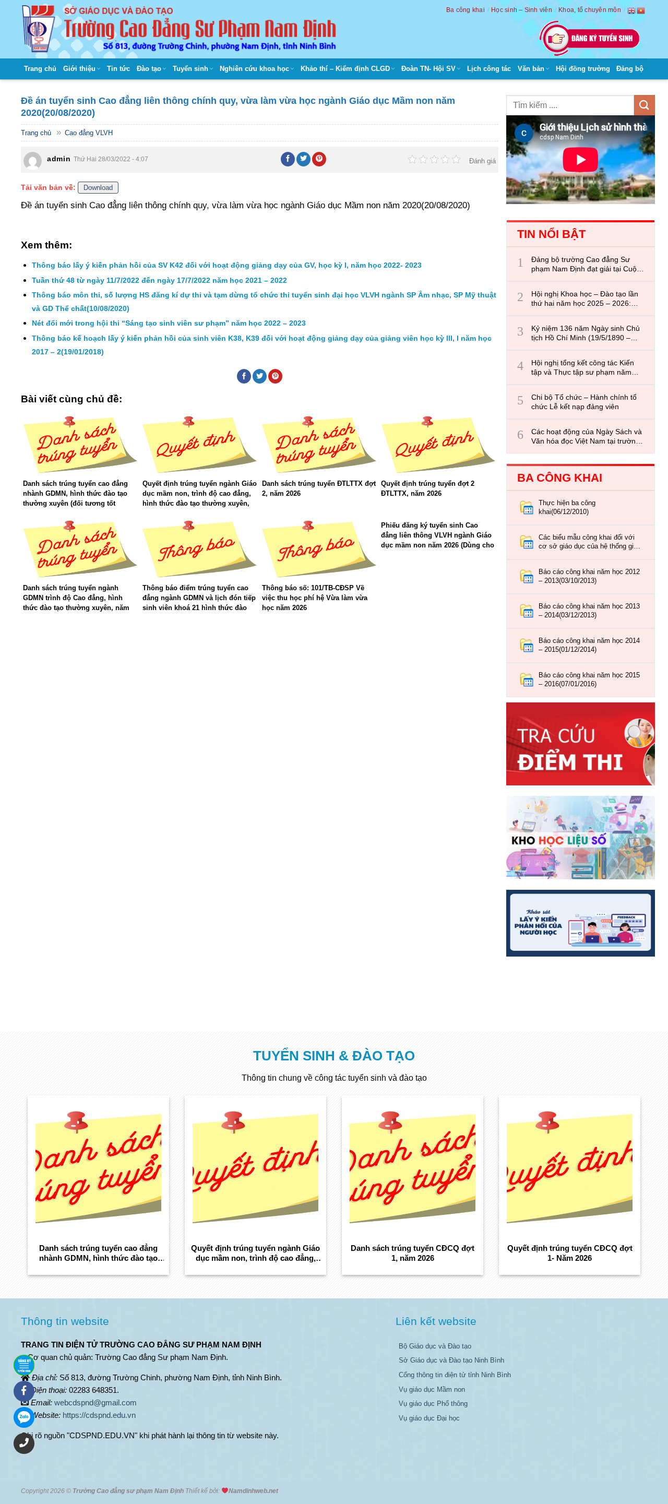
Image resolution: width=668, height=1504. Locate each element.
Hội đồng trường (583, 69)
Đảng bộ (629, 69)
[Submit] (644, 105)
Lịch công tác (489, 69)
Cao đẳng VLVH (89, 133)
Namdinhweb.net (253, 1491)
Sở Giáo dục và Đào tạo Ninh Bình (451, 1360)
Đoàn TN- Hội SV (428, 69)
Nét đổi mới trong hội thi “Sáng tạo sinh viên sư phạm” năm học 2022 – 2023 (169, 323)
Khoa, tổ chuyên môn (589, 10)
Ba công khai (465, 10)
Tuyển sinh (190, 69)
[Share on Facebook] (288, 159)
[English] (632, 10)
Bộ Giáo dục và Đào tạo (435, 1346)
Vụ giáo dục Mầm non (432, 1389)
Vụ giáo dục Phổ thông (433, 1403)
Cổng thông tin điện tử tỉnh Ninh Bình (455, 1375)
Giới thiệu (79, 69)
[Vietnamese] (641, 10)
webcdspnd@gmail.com (95, 1402)
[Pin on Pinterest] (319, 159)
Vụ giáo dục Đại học (429, 1418)
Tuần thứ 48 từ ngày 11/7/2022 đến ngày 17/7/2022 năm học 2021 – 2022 (159, 280)
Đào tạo (149, 69)
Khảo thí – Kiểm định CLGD (345, 69)
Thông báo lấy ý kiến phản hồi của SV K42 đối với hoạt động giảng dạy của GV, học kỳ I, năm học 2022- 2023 (227, 265)
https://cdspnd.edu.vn (99, 1415)
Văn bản (531, 69)
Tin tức (118, 69)
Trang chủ (40, 69)
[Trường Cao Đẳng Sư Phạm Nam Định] (181, 29)
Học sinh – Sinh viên (521, 10)
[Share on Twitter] (303, 159)
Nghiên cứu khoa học (254, 69)
